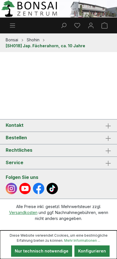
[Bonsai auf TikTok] (52, 188)
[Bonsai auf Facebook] (38, 188)
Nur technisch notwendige (41, 251)
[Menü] (12, 25)
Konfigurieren (92, 251)
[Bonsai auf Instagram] (11, 188)
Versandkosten (23, 212)
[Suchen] (63, 25)
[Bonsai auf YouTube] (25, 188)
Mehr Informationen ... (82, 240)
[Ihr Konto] (91, 25)
